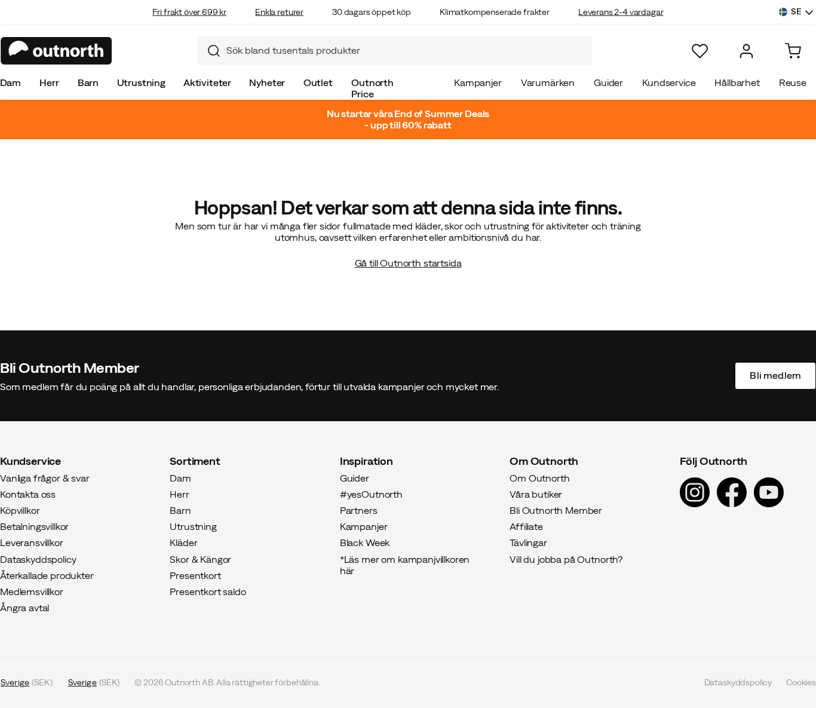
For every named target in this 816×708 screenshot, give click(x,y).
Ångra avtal (24, 607)
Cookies (801, 682)
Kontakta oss (28, 493)
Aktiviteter (207, 82)
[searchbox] (406, 50)
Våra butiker (536, 493)
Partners (359, 510)
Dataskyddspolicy (38, 558)
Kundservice (668, 82)
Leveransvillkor (31, 542)
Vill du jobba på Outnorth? (566, 558)
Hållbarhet (736, 82)
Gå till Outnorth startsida (408, 263)
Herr (49, 82)
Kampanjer (478, 82)
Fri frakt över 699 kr (189, 12)
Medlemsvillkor (31, 591)
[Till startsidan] (56, 51)
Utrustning (141, 82)
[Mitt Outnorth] (746, 51)
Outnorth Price (372, 88)
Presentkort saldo (208, 591)
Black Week (364, 542)
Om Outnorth (539, 477)
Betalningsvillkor (34, 526)
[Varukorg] (793, 51)
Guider (608, 82)
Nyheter (267, 82)
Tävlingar (528, 542)
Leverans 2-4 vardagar (621, 12)
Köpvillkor (19, 510)
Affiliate (526, 526)
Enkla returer (279, 12)
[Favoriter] (700, 51)
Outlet (318, 82)
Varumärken (548, 82)
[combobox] (395, 50)
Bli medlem (775, 375)
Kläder (183, 542)
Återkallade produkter (47, 574)
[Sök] (209, 50)
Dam (11, 82)
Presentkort (195, 574)
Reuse (792, 82)
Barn (88, 82)
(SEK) (27, 682)
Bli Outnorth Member (556, 510)
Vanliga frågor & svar (45, 477)
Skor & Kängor (200, 558)
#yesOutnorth (371, 493)
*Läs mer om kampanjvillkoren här (405, 564)
